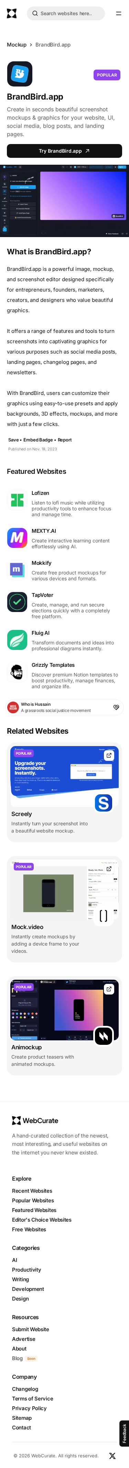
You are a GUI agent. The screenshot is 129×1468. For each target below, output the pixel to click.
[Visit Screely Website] (109, 756)
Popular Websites (33, 1200)
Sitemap (22, 1418)
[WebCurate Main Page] (12, 13)
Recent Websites (32, 1190)
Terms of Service (32, 1398)
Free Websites (29, 1229)
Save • (15, 439)
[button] (118, 13)
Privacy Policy (29, 1408)
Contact (21, 1427)
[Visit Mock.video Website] (109, 869)
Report (65, 439)
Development (28, 1289)
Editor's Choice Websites (42, 1219)
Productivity (26, 1269)
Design (20, 1298)
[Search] (35, 14)
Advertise (23, 1339)
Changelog (25, 1389)
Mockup (16, 44)
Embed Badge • (39, 439)
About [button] (19, 1348)
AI (14, 1260)
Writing (20, 1279)
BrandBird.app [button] (53, 44)
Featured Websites (34, 1210)
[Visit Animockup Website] (109, 989)
